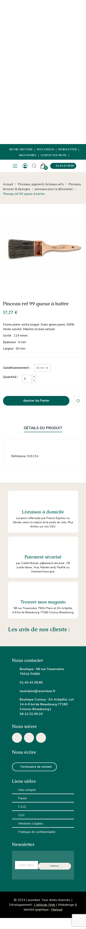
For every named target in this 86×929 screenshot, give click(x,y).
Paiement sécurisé (43, 557)
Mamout (57, 909)
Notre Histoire (21, 149)
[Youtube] (41, 738)
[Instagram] (17, 738)
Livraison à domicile (43, 512)
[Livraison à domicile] (17, 499)
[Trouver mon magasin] (16, 590)
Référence (18, 456)
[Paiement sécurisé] (16, 545)
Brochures (27, 155)
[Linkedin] (29, 738)
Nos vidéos (45, 149)
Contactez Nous (54, 155)
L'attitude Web (44, 905)
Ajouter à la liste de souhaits (78, 401)
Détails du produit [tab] (43, 428)
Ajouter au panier (36, 401)
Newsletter (67, 149)
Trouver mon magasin (43, 602)
